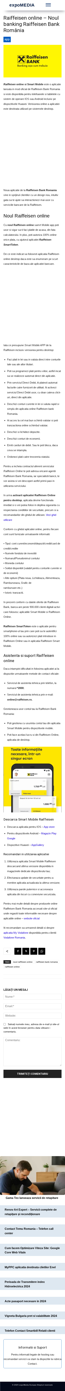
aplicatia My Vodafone (15, 932)
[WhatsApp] (41, 951)
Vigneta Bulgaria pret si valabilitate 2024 (31, 1315)
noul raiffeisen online (22, 962)
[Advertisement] (32, 149)
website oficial (32, 918)
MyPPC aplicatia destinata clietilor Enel (30, 1267)
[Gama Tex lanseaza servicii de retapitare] (32, 1175)
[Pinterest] (33, 951)
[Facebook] (17, 951)
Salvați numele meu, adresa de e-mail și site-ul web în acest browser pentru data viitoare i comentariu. (31, 1028)
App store (49, 826)
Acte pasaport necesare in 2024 (25, 1301)
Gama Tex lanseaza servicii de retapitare (32, 1197)
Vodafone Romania (14, 937)
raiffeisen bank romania (47, 962)
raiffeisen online (12, 966)
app (7, 39)
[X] (25, 951)
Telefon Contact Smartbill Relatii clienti (30, 1330)
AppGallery (37, 844)
